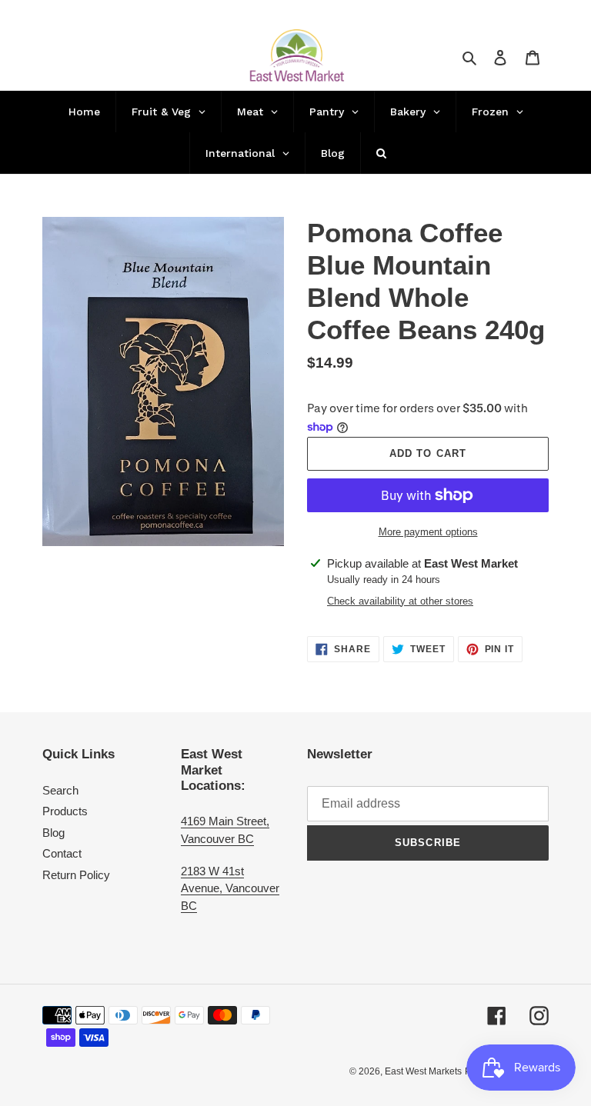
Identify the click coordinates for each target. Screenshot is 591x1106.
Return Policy (76, 874)
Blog (53, 832)
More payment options (428, 532)
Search (60, 790)
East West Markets (423, 1071)
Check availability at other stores (400, 601)
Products (65, 811)
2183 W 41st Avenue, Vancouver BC (230, 888)
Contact (62, 853)
